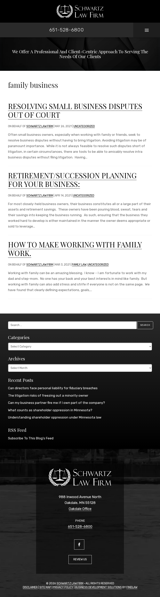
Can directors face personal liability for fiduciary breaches (53, 388)
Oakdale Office (80, 509)
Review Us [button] (80, 559)
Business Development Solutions (98, 587)
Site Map (45, 587)
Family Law (79, 264)
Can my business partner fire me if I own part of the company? (56, 403)
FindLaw (131, 587)
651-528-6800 (66, 30)
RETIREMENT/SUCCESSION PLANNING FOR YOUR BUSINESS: (72, 180)
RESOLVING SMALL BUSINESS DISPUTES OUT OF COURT (75, 110)
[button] (147, 30)
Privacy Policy (63, 587)
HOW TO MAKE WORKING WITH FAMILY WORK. (75, 249)
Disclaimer (30, 587)
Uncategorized (84, 126)
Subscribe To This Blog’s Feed (30, 438)
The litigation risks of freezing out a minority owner (48, 395)
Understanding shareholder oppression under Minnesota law (54, 417)
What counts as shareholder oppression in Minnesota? (50, 410)
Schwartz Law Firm (39, 126)
